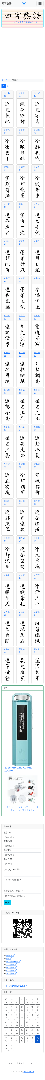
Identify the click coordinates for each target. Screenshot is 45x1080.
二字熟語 (10, 964)
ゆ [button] (11, 1039)
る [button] (33, 1039)
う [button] (17, 1000)
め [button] (33, 1031)
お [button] (27, 1000)
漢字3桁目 (8, 850)
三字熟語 (10, 967)
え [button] (22, 1000)
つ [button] (22, 1016)
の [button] (22, 1023)
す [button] (33, 1008)
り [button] (27, 1039)
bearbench (29, 1071)
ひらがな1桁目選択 (12, 869)
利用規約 (20, 1063)
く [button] (6, 1008)
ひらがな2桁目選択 (12, 880)
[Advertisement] (22, 53)
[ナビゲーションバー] (40, 3)
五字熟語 (10, 973)
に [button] (6, 1023)
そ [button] (6, 1016)
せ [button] (38, 1008)
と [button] (33, 1016)
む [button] (27, 1031)
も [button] (38, 1031)
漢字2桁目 (8, 841)
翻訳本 (9, 955)
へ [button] (6, 1031)
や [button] (6, 1039)
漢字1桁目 (8, 832)
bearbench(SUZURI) (15, 985)
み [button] (22, 1031)
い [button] (11, 1000)
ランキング (31, 1063)
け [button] (11, 1008)
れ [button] (38, 1039)
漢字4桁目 (8, 858)
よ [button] (17, 1039)
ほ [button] (11, 1031)
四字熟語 (7, 3)
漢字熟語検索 (12, 961)
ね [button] (17, 1023)
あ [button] (6, 1000)
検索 (7, 902)
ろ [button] (6, 1047)
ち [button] (17, 1016)
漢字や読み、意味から (14, 890)
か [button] (33, 1000)
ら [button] (22, 1039)
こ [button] (17, 1008)
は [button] (27, 1023)
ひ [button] (33, 1023)
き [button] (38, 1000)
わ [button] (11, 1047)
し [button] (27, 1008)
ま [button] (17, 1031)
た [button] (11, 1016)
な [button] (38, 1016)
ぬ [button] (11, 1023)
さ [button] (22, 1008)
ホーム (5, 80)
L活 (8, 958)
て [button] (27, 1016)
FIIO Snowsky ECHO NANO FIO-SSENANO (18, 769)
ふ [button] (38, 1023)
